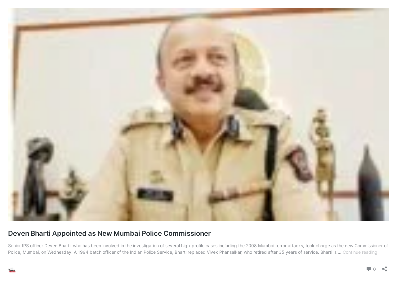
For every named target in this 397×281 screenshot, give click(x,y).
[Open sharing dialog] (384, 267)
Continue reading (360, 252)
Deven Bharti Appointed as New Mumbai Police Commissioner (109, 233)
